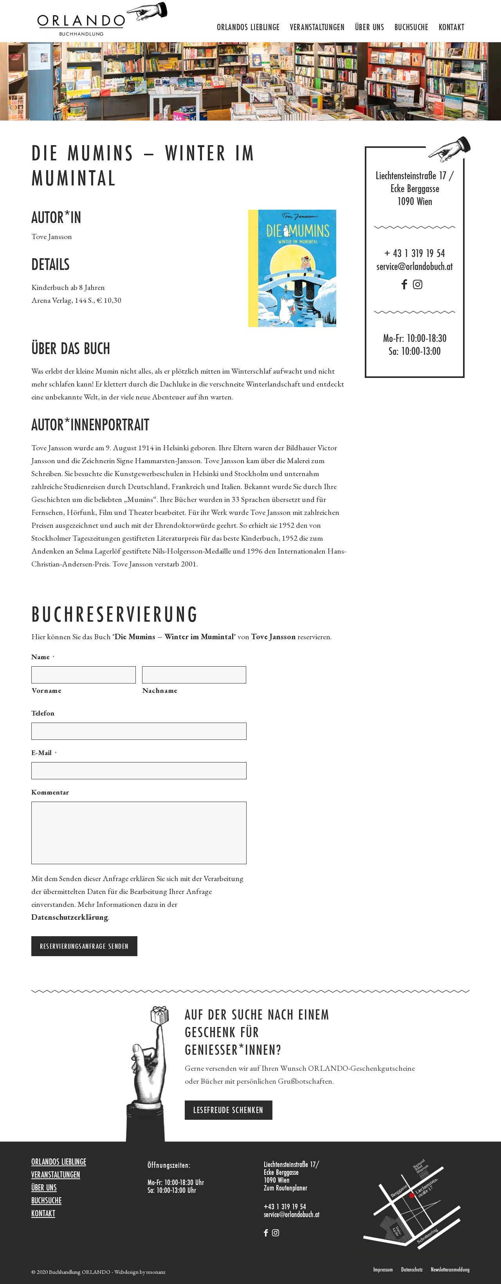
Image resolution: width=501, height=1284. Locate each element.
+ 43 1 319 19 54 (414, 253)
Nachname (159, 690)
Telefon (42, 713)
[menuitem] (248, 24)
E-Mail (44, 752)
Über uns (44, 1187)
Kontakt (43, 1213)
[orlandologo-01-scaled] (100, 21)
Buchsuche (46, 1200)
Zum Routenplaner (285, 1187)
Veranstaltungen (55, 1174)
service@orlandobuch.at (415, 266)
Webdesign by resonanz (139, 1271)
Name (42, 656)
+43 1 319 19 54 (285, 1206)
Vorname (46, 690)
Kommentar (50, 792)
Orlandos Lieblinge (58, 1161)
